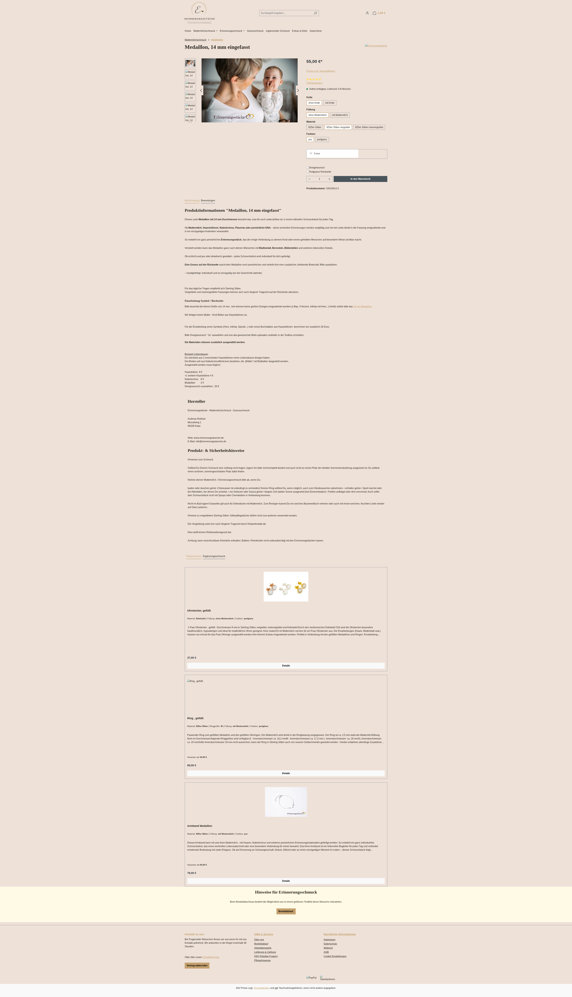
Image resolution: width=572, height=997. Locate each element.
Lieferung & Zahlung (265, 952)
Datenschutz (330, 944)
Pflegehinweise (262, 960)
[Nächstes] (298, 90)
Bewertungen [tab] (208, 200)
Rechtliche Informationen (340, 934)
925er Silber (314, 127)
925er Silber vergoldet (338, 127)
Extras (317, 153)
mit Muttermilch (340, 115)
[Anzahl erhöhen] (329, 179)
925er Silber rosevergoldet (369, 127)
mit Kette (329, 103)
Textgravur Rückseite (320, 171)
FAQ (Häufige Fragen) (266, 956)
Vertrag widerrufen (197, 965)
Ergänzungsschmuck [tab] (214, 556)
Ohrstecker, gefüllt (199, 610)
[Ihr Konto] (367, 13)
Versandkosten (261, 988)
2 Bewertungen (314, 83)
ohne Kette (314, 103)
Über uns (259, 939)
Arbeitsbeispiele (262, 948)
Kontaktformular (210, 957)
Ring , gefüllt (195, 718)
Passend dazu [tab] (193, 556)
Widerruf (328, 948)
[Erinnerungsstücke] (376, 46)
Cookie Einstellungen (335, 956)
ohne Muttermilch (317, 115)
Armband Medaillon (199, 825)
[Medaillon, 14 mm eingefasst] (250, 90)
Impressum (329, 939)
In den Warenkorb (360, 179)
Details (286, 665)
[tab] (192, 200)
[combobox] (285, 13)
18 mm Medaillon (362, 306)
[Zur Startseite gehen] (199, 12)
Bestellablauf (286, 911)
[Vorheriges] (201, 90)
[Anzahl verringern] (309, 179)
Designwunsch (317, 167)
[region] (242, 90)
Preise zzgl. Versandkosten (320, 71)
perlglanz (322, 139)
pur (310, 139)
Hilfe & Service (263, 934)
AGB (326, 952)
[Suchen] (315, 13)
